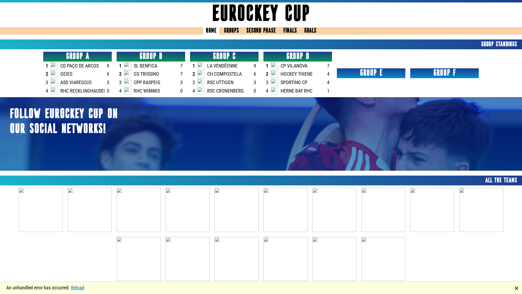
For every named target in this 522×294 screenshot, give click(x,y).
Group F (444, 73)
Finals (290, 31)
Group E (371, 73)
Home (211, 31)
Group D (297, 57)
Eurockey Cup (261, 14)
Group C (224, 57)
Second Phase (261, 31)
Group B (150, 57)
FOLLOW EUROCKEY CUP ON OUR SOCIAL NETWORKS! (64, 122)
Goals (310, 31)
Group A (77, 57)
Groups (231, 31)
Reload (77, 287)
